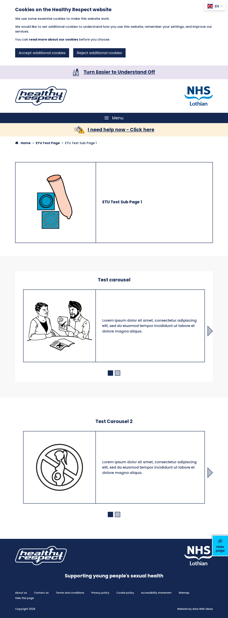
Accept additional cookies (42, 52)
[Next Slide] (210, 331)
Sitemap (184, 593)
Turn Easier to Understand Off (119, 72)
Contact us (41, 593)
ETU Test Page (48, 143)
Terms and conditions (70, 593)
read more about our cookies (53, 39)
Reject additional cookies (99, 52)
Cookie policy (125, 593)
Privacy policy (100, 593)
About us (21, 593)
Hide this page (24, 598)
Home (25, 143)
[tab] (110, 373)
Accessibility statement (156, 593)
